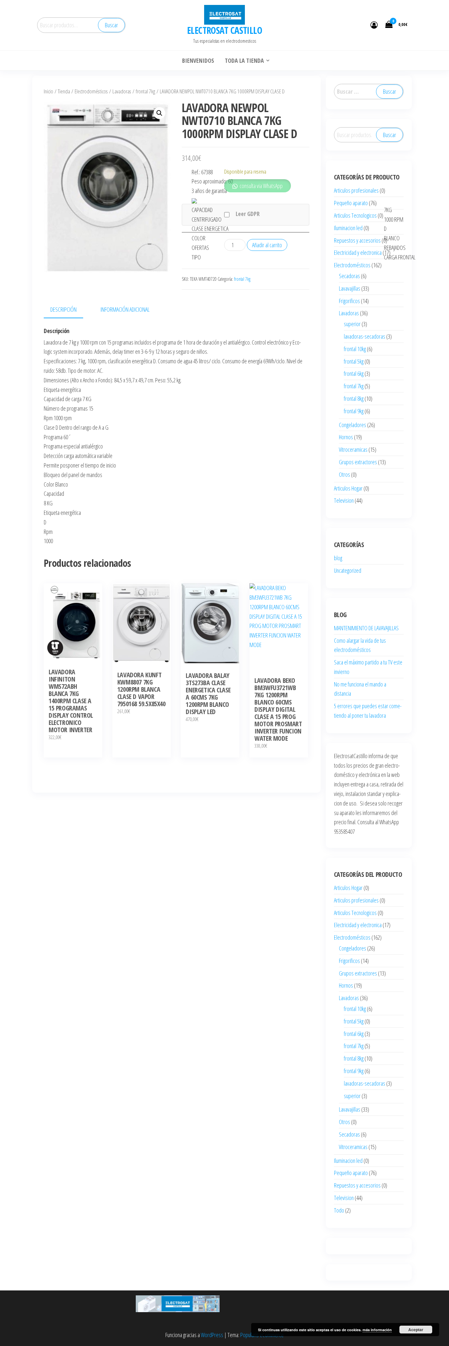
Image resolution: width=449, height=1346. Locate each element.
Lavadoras (121, 91)
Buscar (111, 25)
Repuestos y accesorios (357, 240)
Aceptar (415, 1330)
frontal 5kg (354, 361)
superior (352, 324)
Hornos (346, 437)
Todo (339, 1210)
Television (344, 500)
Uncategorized (347, 570)
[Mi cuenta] (374, 25)
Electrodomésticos (91, 91)
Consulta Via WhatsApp (76, 657)
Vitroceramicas (353, 449)
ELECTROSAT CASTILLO (224, 30)
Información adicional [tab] (125, 309)
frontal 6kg (354, 373)
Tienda (64, 91)
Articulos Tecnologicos (355, 215)
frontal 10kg (355, 349)
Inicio (48, 91)
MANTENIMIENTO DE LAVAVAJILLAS (366, 628)
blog (338, 558)
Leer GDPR (248, 214)
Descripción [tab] (63, 309)
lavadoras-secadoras (364, 336)
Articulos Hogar (348, 488)
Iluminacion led (348, 228)
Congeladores (352, 425)
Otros (344, 474)
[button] (159, 113)
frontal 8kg (354, 398)
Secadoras (349, 276)
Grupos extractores (358, 462)
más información (377, 1329)
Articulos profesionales (356, 190)
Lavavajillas (349, 288)
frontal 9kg (354, 411)
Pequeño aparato (351, 203)
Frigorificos (349, 301)
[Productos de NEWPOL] (194, 200)
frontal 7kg (145, 91)
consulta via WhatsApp (261, 186)
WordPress (212, 1335)
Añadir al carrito (267, 245)
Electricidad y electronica (358, 252)
